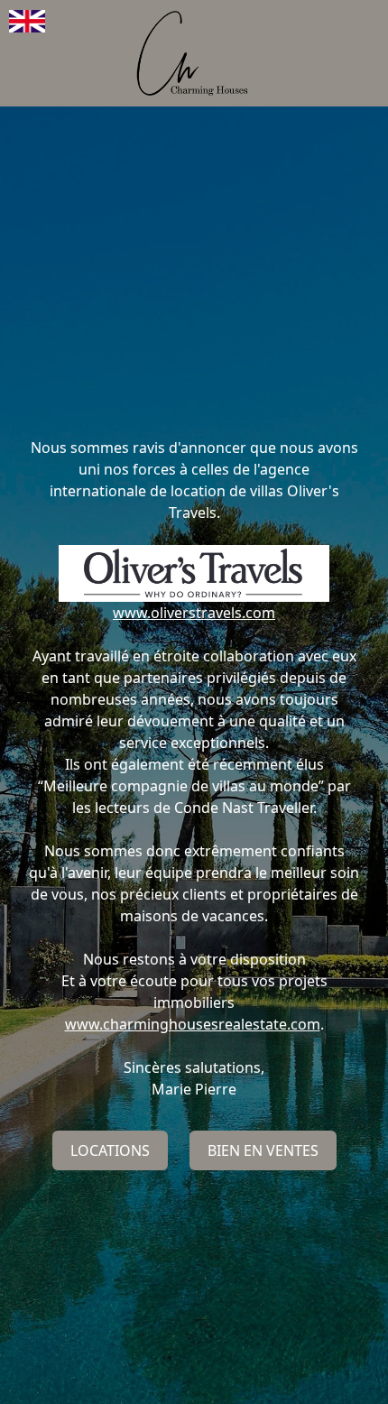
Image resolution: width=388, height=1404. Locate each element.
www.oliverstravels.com (194, 613)
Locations (110, 1150)
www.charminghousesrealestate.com (192, 1024)
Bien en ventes (263, 1150)
